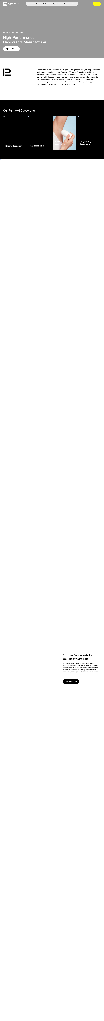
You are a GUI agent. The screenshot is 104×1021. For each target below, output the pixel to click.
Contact (96, 4)
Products (45, 4)
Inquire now (10, 49)
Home (30, 4)
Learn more (69, 681)
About (37, 4)
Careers (66, 4)
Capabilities (56, 4)
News (74, 4)
